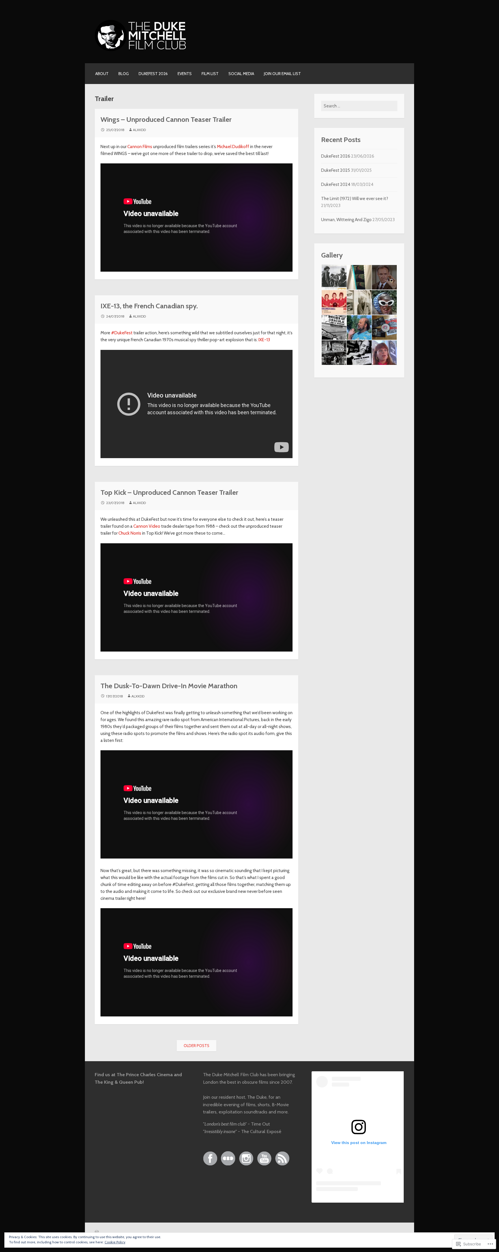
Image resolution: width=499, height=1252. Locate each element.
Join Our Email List (282, 73)
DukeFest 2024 (335, 184)
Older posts (196, 1045)
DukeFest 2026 (153, 73)
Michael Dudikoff (233, 146)
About (102, 73)
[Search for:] (359, 106)
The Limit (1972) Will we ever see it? (354, 198)
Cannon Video (146, 526)
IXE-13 (264, 339)
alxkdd (139, 130)
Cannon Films (139, 146)
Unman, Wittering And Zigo (346, 219)
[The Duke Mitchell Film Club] (141, 50)
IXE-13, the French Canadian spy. (149, 306)
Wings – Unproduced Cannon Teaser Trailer (166, 119)
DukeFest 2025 (335, 170)
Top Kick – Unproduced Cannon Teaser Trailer (169, 492)
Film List (210, 73)
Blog (123, 73)
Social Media (241, 73)
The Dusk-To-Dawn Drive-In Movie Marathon (168, 686)
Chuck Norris (129, 533)
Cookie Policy (115, 1242)
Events (185, 73)
